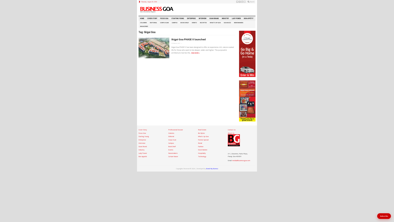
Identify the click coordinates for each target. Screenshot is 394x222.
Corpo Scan (164, 23)
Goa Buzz (227, 23)
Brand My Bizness (212, 169)
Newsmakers (238, 23)
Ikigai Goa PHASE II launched (188, 39)
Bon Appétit (248, 18)
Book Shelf (184, 23)
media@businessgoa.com (241, 160)
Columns (143, 23)
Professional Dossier (175, 130)
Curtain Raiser (173, 156)
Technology (202, 156)
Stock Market (202, 150)
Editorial (153, 23)
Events (194, 23)
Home (142, 18)
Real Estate (202, 130)
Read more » (195, 53)
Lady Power (236, 18)
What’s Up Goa (215, 23)
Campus (174, 23)
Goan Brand (214, 18)
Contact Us (232, 130)
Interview (202, 18)
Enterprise (191, 18)
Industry (225, 18)
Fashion (200, 146)
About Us (231, 133)
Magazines (144, 26)
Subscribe (384, 216)
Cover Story (152, 18)
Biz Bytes (203, 23)
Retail (200, 143)
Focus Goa (164, 18)
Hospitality (202, 153)
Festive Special (203, 140)
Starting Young (177, 18)
